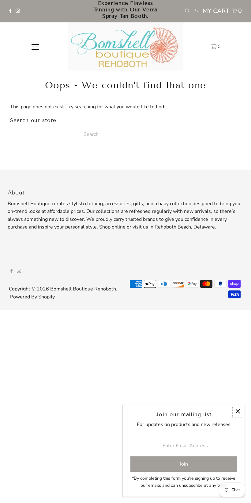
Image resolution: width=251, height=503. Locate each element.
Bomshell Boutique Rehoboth (83, 289)
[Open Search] (187, 11)
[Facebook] (10, 11)
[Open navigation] (35, 46)
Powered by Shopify (32, 297)
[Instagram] (17, 11)
